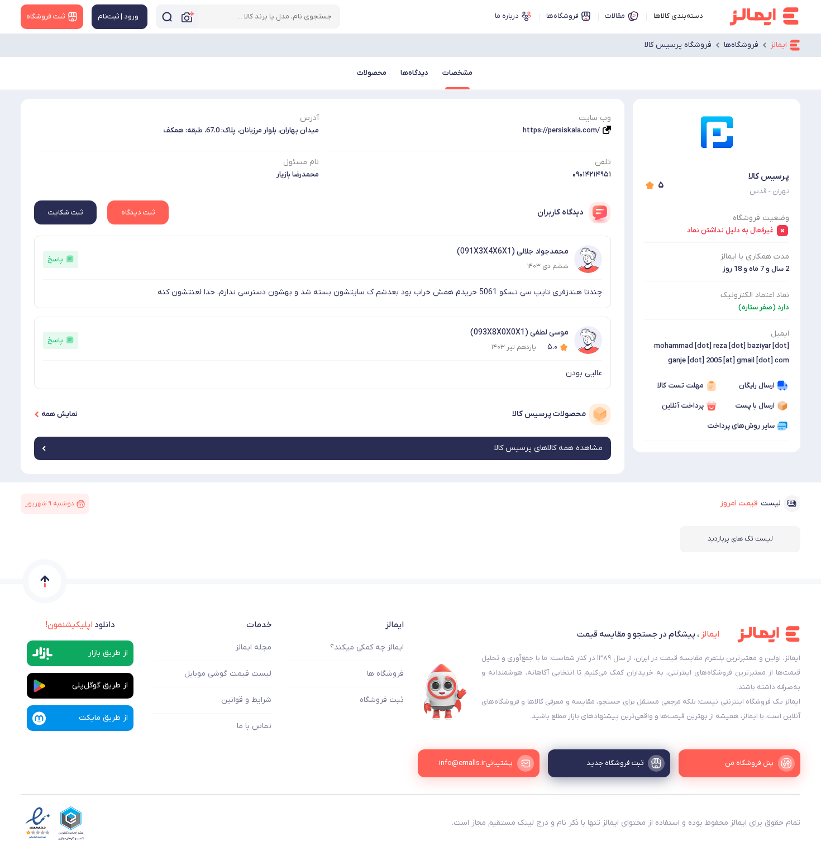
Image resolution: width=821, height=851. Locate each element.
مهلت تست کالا (680, 385)
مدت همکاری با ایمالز (754, 256)
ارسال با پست (755, 405)
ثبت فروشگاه (382, 700)
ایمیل (780, 333)
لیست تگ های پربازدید (740, 538)
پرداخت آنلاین (683, 405)
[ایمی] (445, 692)
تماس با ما (254, 726)
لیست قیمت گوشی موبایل (227, 673)
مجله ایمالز (253, 647)
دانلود (80, 624)
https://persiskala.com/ (561, 130)
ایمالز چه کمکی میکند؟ (367, 647)
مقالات (615, 16)
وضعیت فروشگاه (761, 218)
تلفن (603, 162)
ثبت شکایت (65, 212)
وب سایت (595, 118)
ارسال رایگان (757, 385)
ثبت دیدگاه (138, 212)
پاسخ (55, 259)
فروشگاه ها (385, 673)
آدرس (309, 118)
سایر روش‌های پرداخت (741, 426)
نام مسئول (301, 162)
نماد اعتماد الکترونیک (754, 295)
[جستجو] (167, 16)
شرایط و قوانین (246, 700)
